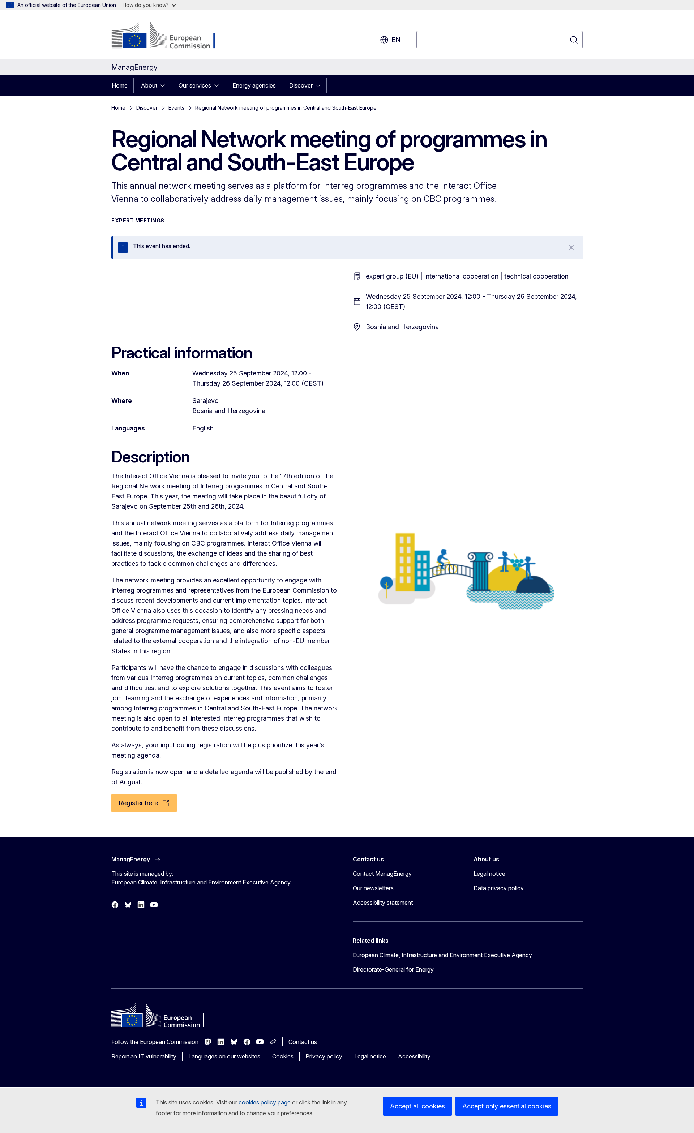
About (149, 85)
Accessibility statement (383, 902)
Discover (301, 85)
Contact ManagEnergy (382, 873)
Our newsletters (373, 888)
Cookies (283, 1056)
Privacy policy (323, 1056)
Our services (195, 85)
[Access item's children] (165, 85)
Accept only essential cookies (506, 1106)
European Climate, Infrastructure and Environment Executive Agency (442, 955)
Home (120, 85)
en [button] (395, 39)
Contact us (302, 1041)
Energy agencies (254, 85)
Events (176, 108)
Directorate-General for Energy (393, 969)
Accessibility (414, 1056)
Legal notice (489, 873)
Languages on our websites (224, 1056)
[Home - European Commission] (169, 36)
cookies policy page (265, 1102)
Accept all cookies (417, 1106)
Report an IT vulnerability (143, 1056)
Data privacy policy (499, 888)
